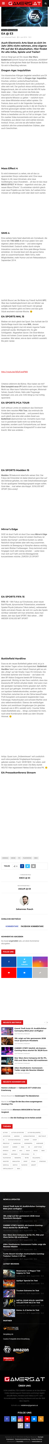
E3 (3, 1139)
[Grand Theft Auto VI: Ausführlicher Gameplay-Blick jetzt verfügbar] (7, 1031)
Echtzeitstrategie (14, 1139)
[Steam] (20, 1425)
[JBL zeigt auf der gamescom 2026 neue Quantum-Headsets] (7, 1041)
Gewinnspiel (28, 1143)
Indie (22, 1147)
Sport (25, 1161)
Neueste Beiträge (12, 1022)
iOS (29, 1147)
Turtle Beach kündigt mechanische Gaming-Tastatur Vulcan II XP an (23, 1255)
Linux (14, 1150)
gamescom (16, 1143)
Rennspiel (18, 1157)
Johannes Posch (10, 37)
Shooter (6, 1161)
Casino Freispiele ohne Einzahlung (16, 1339)
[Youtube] (27, 1419)
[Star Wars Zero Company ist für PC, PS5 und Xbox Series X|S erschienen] (7, 1061)
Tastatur (24, 1165)
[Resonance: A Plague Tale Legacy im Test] (9, 1274)
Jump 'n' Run (38, 1147)
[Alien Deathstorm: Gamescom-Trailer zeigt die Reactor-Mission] (7, 1071)
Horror (14, 1147)
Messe (13, 858)
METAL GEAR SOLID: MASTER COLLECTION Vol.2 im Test (29, 1301)
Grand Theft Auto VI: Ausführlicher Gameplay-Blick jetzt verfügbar (30, 1029)
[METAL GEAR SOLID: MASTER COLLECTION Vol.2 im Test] (9, 1303)
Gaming (4, 30)
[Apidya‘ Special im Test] (9, 1283)
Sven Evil (22, 1283)
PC (19, 858)
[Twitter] (13, 1419)
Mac (20, 1150)
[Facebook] (7, 1419)
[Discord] (27, 1425)
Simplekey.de (8, 1334)
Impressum (10, 1439)
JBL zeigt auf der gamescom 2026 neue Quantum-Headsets (30, 1039)
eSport (26, 1139)
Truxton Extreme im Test (27, 1290)
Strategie (42, 1161)
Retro (27, 1157)
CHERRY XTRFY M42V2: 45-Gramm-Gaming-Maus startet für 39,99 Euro (30, 1049)
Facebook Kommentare (32, 926)
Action (5, 1132)
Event (35, 1139)
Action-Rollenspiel (34, 1132)
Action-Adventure (17, 1132)
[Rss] (41, 1419)
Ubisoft (33, 1165)
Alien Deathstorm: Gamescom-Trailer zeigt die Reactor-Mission (29, 1069)
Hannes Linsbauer (23, 1034)
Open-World (25, 1154)
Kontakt (40, 1437)
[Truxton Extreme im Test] (9, 1293)
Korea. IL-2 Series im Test (27, 1310)
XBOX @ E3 (24, 878)
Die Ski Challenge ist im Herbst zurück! (26, 1118)
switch (15, 1165)
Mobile (5, 1154)
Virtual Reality (8, 1168)
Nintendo (14, 1154)
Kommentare (12, 926)
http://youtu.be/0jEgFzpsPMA (14, 372)
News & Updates (12, 30)
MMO (43, 1150)
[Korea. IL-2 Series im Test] (9, 1313)
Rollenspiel (36, 1157)
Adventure (6, 1136)
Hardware (39, 1143)
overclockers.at (37, 1441)
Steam (33, 1161)
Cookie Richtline (36, 1439)
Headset (6, 1147)
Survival (6, 1165)
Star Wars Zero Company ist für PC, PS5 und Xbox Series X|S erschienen (30, 1059)
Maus (28, 1150)
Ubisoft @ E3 (24, 889)
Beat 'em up (42, 1136)
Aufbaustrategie (29, 1136)
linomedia (19, 1441)
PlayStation (27, 858)
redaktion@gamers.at (29, 1405)
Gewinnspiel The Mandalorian (27, 1096)
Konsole (5, 858)
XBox (35, 858)
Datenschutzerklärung (22, 1439)
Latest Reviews (11, 1264)
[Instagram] (20, 1419)
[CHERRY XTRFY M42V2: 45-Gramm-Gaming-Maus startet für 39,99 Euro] (7, 1051)
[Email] (34, 1419)
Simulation (16, 1161)
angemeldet (13, 941)
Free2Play (6, 1143)
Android (17, 1136)
